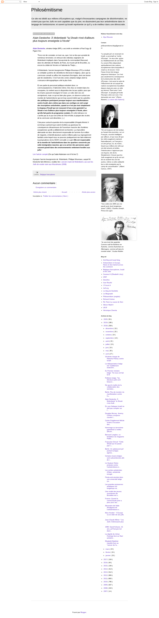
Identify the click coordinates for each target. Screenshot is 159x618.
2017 (106, 559)
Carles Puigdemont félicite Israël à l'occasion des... (114, 422)
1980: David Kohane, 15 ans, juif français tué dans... (114, 529)
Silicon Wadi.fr (108, 305)
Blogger (83, 612)
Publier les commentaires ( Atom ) (55, 196)
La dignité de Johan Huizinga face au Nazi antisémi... (114, 536)
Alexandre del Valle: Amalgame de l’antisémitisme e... (112, 508)
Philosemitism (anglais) (111, 296)
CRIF (105, 277)
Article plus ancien (88, 192)
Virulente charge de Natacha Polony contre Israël (114, 359)
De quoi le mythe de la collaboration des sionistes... (113, 387)
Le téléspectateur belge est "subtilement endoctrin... (113, 366)
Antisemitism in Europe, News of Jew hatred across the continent (113, 265)
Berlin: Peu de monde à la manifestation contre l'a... (114, 394)
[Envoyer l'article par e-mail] (36, 172)
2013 (106, 572)
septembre (110, 338)
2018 (106, 326)
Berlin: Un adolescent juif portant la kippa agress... (114, 451)
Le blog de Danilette (110, 291)
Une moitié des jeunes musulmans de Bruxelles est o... (113, 493)
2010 (106, 582)
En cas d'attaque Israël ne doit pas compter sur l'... (114, 408)
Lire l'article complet (40, 154)
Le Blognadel (108, 294)
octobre (109, 335)
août (107, 341)
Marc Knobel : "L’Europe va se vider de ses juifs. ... (114, 515)
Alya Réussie (108, 37)
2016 (106, 562)
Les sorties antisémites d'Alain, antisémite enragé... (113, 472)
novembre (109, 331)
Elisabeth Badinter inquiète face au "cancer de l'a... (112, 543)
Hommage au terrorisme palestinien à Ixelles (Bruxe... (114, 429)
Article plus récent (40, 192)
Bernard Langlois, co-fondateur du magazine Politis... (114, 437)
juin (107, 347)
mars (108, 549)
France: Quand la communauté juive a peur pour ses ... (113, 500)
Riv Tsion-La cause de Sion (113, 302)
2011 (106, 578)
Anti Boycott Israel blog (111, 260)
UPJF (105, 307)
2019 (106, 322)
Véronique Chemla (110, 310)
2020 (106, 319)
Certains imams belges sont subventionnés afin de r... (114, 458)
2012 (106, 575)
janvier (108, 555)
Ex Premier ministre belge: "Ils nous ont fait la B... (114, 373)
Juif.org (106, 288)
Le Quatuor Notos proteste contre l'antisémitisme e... (112, 465)
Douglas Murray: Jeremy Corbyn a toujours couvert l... (114, 415)
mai (107, 351)
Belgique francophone (47, 174)
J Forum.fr (107, 285)
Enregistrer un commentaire (46, 187)
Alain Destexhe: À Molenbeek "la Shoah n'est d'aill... (114, 401)
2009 (106, 585)
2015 (106, 566)
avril (107, 354)
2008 (106, 588)
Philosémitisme (46, 9)
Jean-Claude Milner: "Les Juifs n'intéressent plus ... (114, 522)
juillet (108, 344)
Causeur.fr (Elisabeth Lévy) (113, 274)
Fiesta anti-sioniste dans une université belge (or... (114, 479)
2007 (106, 591)
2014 (106, 569)
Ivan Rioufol (107, 283)
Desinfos (106, 280)
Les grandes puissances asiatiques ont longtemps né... (114, 486)
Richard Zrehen (109, 299)
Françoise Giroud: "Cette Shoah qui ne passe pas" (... (114, 444)
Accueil (64, 192)
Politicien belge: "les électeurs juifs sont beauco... (113, 380)
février (108, 552)
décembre (109, 328)
